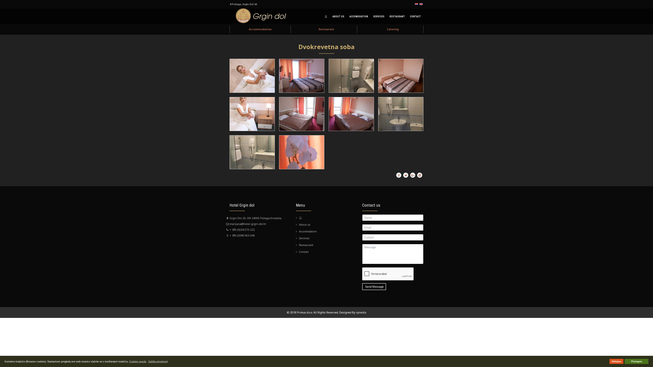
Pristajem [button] (636, 361)
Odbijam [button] (616, 361)
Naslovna (308, 218)
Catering (393, 29)
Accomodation (358, 16)
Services (378, 16)
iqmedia (361, 312)
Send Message (374, 287)
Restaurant (397, 16)
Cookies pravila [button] (137, 361)
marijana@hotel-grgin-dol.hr (248, 224)
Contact (415, 16)
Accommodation (260, 29)
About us (338, 16)
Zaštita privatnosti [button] (158, 361)
